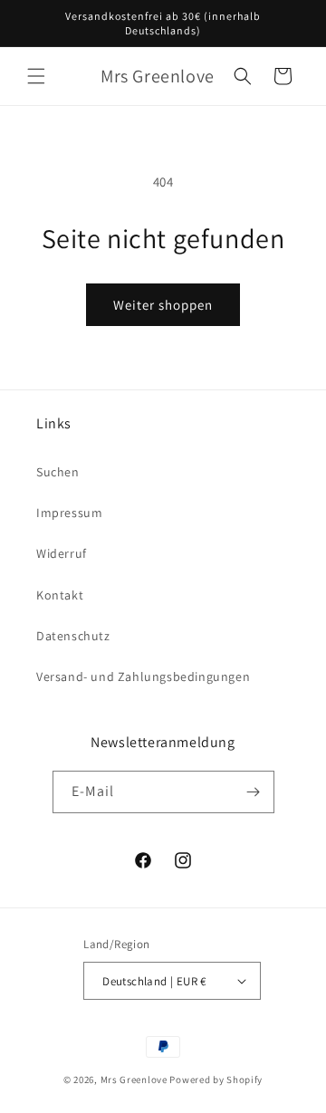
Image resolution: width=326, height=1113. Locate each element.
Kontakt (59, 595)
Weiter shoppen (163, 304)
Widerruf (61, 553)
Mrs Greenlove (134, 1079)
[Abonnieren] (253, 792)
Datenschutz (73, 636)
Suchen (58, 472)
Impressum (69, 512)
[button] (36, 76)
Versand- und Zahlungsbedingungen (143, 676)
